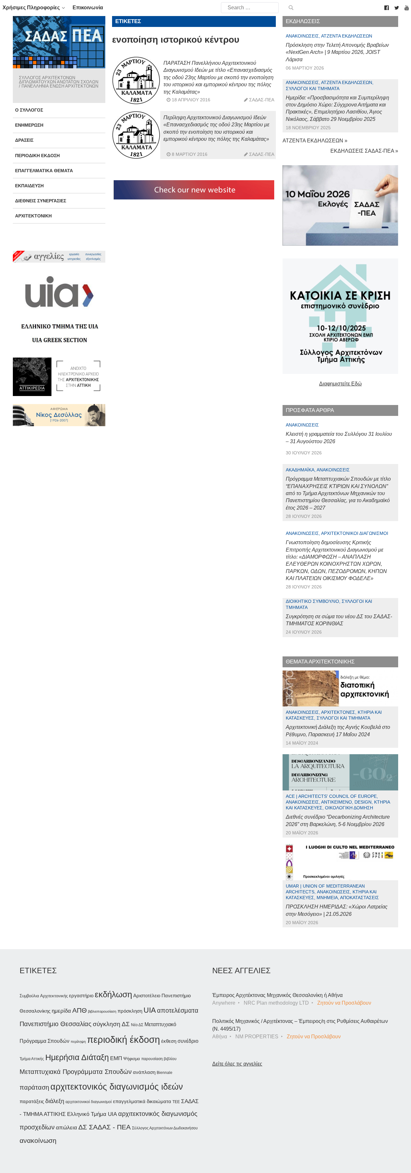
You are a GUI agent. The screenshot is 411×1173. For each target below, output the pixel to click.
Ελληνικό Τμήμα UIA (92, 1114)
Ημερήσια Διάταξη (77, 1057)
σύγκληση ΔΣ (111, 1024)
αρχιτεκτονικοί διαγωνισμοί (89, 1102)
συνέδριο (188, 1041)
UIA (150, 1010)
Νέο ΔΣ (137, 1025)
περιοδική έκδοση (123, 1039)
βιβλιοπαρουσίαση (102, 1011)
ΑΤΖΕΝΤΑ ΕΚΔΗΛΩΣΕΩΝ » (315, 140)
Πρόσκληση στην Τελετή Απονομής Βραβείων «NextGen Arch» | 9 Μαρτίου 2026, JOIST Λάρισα (337, 52)
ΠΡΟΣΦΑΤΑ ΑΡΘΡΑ (310, 410)
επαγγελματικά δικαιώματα (142, 1101)
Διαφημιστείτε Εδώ (340, 383)
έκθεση (168, 1041)
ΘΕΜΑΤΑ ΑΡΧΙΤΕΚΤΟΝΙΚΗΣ (320, 662)
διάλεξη (54, 1101)
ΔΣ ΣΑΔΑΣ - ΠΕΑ (104, 1127)
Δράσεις (24, 140)
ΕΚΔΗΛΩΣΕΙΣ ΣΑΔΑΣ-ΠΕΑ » (364, 151)
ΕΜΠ (116, 1058)
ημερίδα (61, 1011)
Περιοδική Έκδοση (37, 155)
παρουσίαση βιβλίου (159, 1059)
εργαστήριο (81, 995)
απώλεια (66, 1128)
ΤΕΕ (176, 1102)
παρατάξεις (32, 1101)
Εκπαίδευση (29, 185)
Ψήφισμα (131, 1058)
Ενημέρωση (29, 125)
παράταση (34, 1087)
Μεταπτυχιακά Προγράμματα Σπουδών (76, 1071)
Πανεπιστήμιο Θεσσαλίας (56, 1023)
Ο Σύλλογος (29, 110)
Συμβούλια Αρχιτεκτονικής (44, 995)
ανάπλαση (144, 1072)
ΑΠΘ (79, 1010)
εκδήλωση (113, 994)
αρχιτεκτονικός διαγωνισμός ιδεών (116, 1087)
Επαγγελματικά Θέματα (44, 170)
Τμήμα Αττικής (32, 1059)
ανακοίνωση (38, 1140)
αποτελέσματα (177, 1010)
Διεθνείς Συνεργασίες (40, 200)
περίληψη (78, 1041)
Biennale (164, 1072)
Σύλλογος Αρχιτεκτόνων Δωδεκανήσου (165, 1128)
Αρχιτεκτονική (33, 215)
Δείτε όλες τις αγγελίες (237, 1064)
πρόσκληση (130, 1011)
